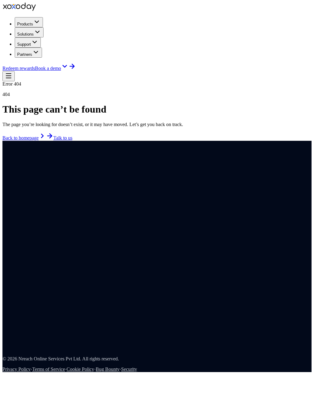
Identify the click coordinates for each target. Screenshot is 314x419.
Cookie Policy (80, 369)
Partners (24, 54)
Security (129, 369)
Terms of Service (48, 369)
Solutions (25, 34)
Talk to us (62, 137)
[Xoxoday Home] (19, 9)
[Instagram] (9, 174)
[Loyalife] (51, 181)
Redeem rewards (18, 68)
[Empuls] (12, 181)
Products (25, 24)
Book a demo (48, 68)
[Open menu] (8, 76)
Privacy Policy (16, 369)
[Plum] (32, 181)
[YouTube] (13, 174)
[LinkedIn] (4, 174)
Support (24, 44)
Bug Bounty (108, 369)
